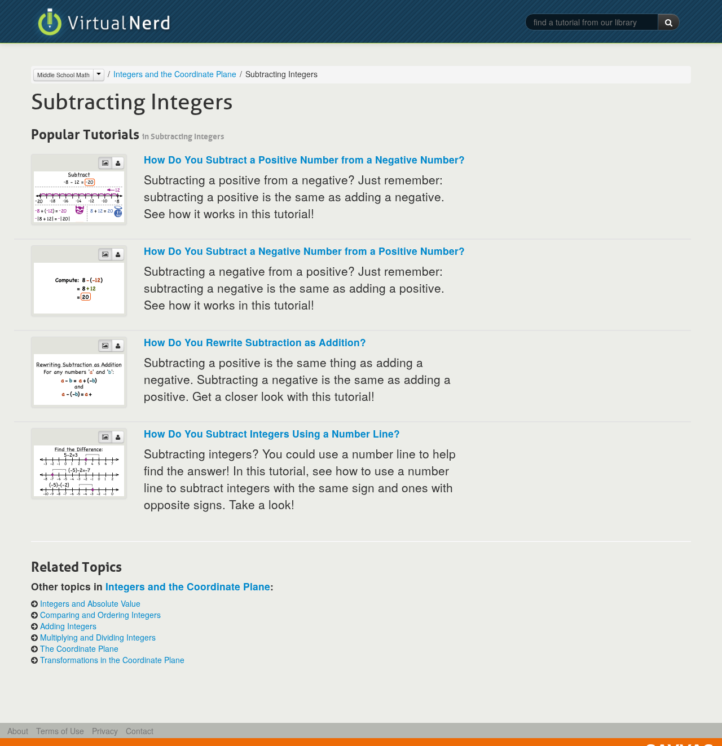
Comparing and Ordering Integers (100, 614)
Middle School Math (63, 74)
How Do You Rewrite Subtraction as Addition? (255, 342)
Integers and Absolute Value (90, 603)
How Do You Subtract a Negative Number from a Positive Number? (304, 251)
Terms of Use (60, 730)
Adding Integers (68, 626)
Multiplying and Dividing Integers (98, 637)
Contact (139, 730)
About (17, 730)
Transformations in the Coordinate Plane (112, 659)
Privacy (105, 730)
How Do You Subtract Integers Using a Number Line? (272, 433)
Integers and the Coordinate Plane (174, 74)
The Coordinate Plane (79, 648)
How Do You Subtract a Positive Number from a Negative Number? (304, 159)
